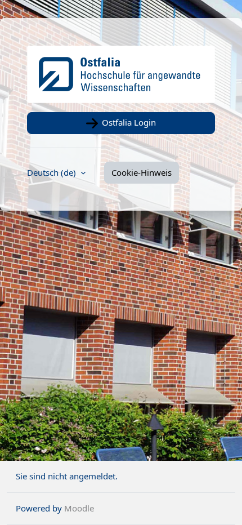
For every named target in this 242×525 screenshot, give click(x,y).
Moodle (79, 508)
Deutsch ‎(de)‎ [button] (52, 172)
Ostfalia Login (128, 122)
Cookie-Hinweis (141, 172)
